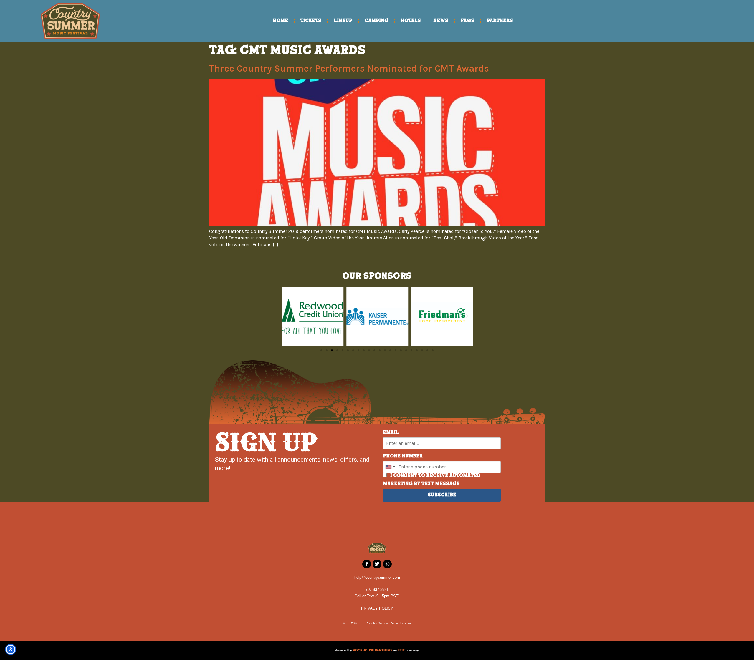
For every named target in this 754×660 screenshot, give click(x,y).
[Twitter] (377, 564)
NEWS (440, 21)
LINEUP (343, 21)
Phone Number (403, 456)
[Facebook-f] (366, 564)
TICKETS (310, 21)
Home (280, 21)
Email (391, 432)
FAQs (467, 21)
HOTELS (411, 21)
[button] (287, 316)
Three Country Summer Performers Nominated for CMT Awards (349, 68)
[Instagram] (387, 564)
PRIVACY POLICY (377, 608)
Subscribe (442, 495)
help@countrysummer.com (377, 577)
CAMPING (376, 21)
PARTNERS (500, 21)
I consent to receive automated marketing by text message (431, 479)
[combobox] (390, 466)
